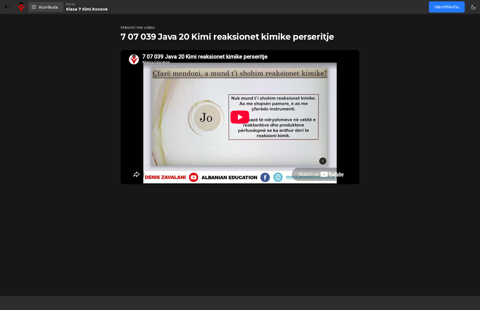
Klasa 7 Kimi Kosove (87, 9)
